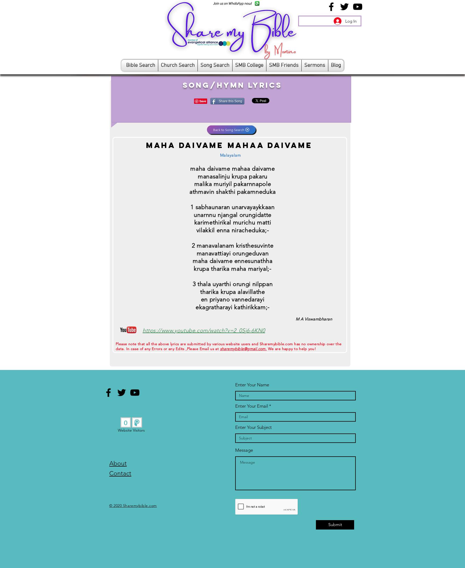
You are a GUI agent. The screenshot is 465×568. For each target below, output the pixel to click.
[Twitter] (344, 6)
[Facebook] (331, 6)
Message (244, 450)
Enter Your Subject (253, 427)
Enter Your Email (251, 406)
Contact (120, 473)
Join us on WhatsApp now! (232, 3)
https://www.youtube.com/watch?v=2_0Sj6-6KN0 (204, 330)
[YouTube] (357, 6)
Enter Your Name (252, 385)
